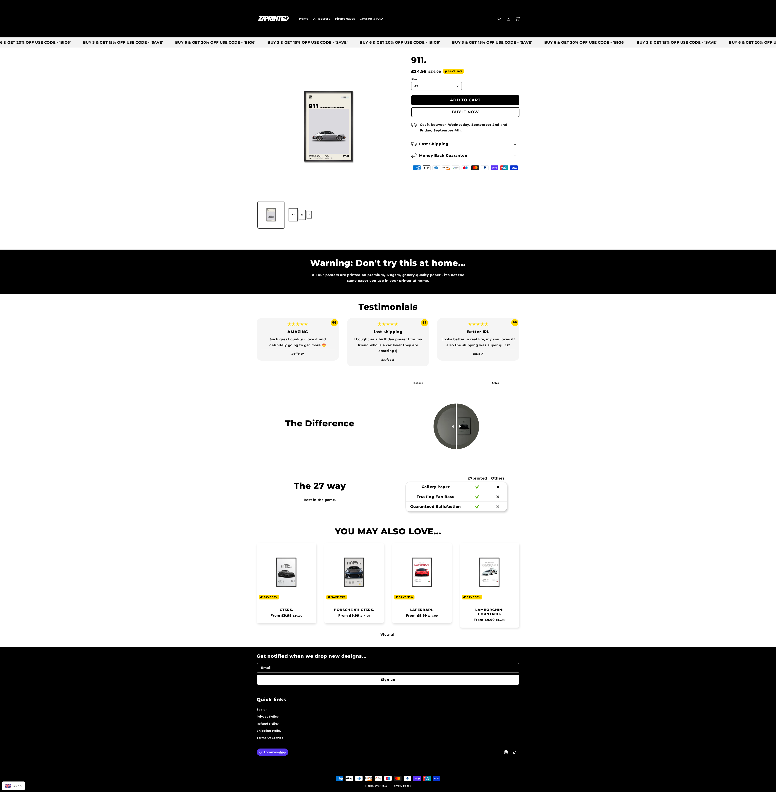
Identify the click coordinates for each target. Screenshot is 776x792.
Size (414, 79)
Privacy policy (402, 785)
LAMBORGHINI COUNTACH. (489, 612)
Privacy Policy (267, 716)
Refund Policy (268, 723)
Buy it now (465, 112)
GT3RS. (286, 610)
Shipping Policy (269, 731)
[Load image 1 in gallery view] (271, 214)
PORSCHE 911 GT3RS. (354, 610)
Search (262, 709)
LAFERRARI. (422, 610)
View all (388, 634)
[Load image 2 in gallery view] (300, 214)
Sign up (388, 680)
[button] (499, 18)
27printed (381, 786)
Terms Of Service (270, 738)
